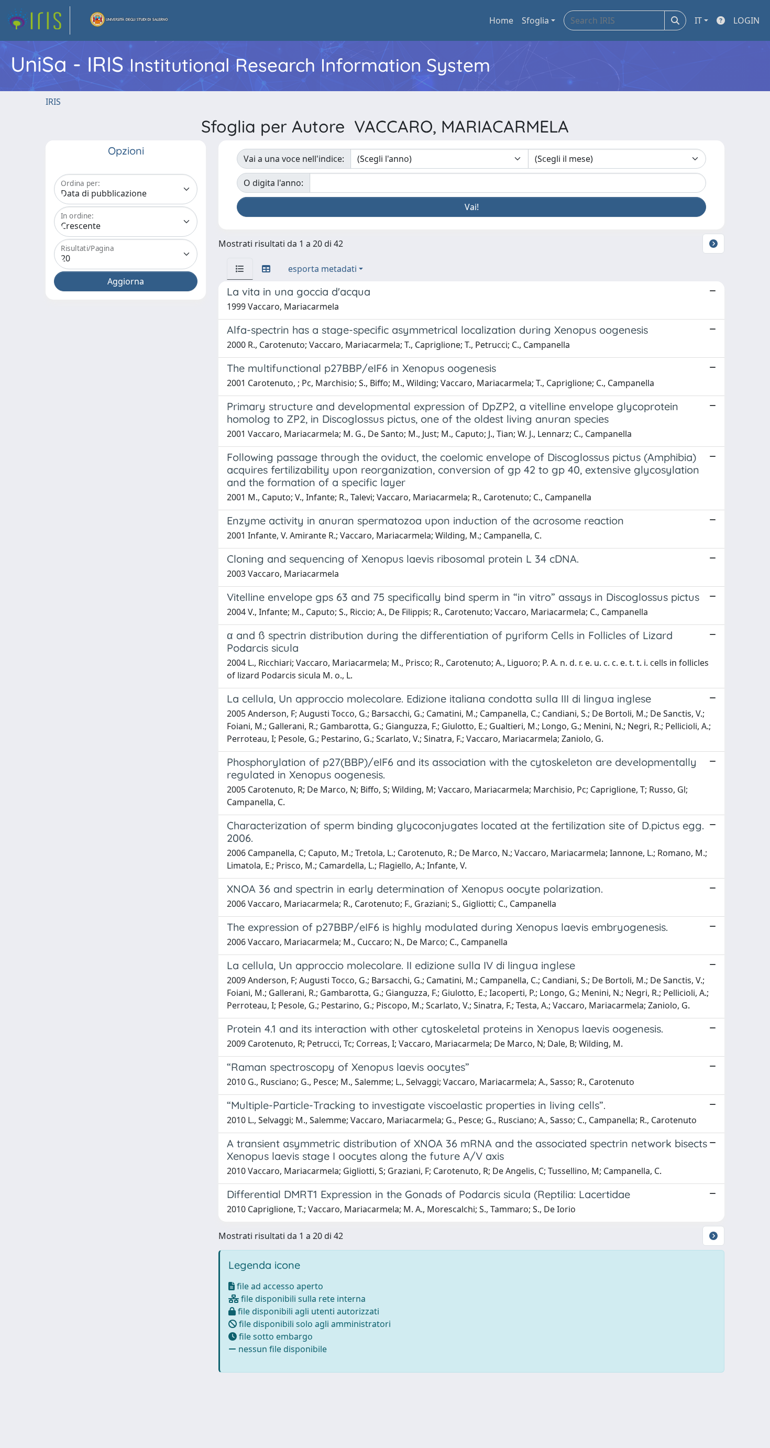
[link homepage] (38, 20)
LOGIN (746, 20)
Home (501, 20)
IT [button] (698, 20)
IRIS (53, 101)
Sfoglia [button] (535, 20)
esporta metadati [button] (322, 269)
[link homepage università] (129, 20)
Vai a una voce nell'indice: (294, 158)
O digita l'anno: (273, 183)
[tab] (240, 269)
